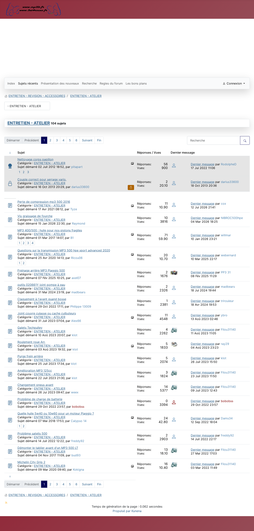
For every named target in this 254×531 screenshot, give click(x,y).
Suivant (87, 140)
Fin (99, 140)
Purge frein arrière (30, 356)
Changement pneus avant (35, 385)
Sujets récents (28, 83)
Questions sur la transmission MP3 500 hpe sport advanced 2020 (63, 250)
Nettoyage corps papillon (35, 159)
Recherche (89, 83)
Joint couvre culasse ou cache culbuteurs (46, 313)
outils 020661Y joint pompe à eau (41, 285)
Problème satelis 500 (32, 433)
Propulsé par (122, 511)
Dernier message (202, 164)
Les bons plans (136, 83)
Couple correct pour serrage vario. (41, 179)
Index (11, 83)
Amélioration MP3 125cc (34, 370)
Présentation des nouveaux (60, 83)
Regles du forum (111, 83)
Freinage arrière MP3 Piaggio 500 (41, 270)
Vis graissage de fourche (34, 216)
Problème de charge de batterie (39, 399)
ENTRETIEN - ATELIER (28, 123)
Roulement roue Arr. (31, 342)
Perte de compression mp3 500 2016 (43, 202)
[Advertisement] (127, 47)
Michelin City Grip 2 (31, 462)
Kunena (136, 511)
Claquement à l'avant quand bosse (41, 299)
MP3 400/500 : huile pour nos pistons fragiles (49, 230)
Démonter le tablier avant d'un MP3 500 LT (47, 448)
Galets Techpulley (29, 327)
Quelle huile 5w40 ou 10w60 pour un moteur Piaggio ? (55, 413)
